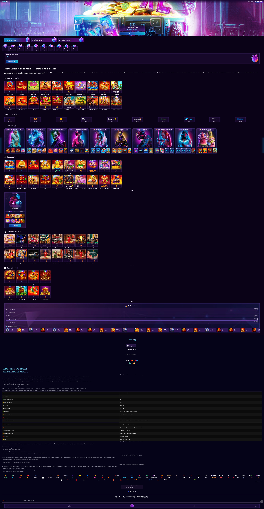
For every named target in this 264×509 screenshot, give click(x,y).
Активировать (11, 61)
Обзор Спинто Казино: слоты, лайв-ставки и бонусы (15, 368)
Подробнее (15, 225)
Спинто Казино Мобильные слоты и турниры (13, 371)
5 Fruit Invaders (11, 309)
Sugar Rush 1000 (12, 319)
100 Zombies (11, 315)
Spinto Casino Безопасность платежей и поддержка (15, 372)
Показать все (258, 482)
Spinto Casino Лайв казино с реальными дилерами (15, 369)
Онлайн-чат (130, 487)
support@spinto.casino (133, 485)
